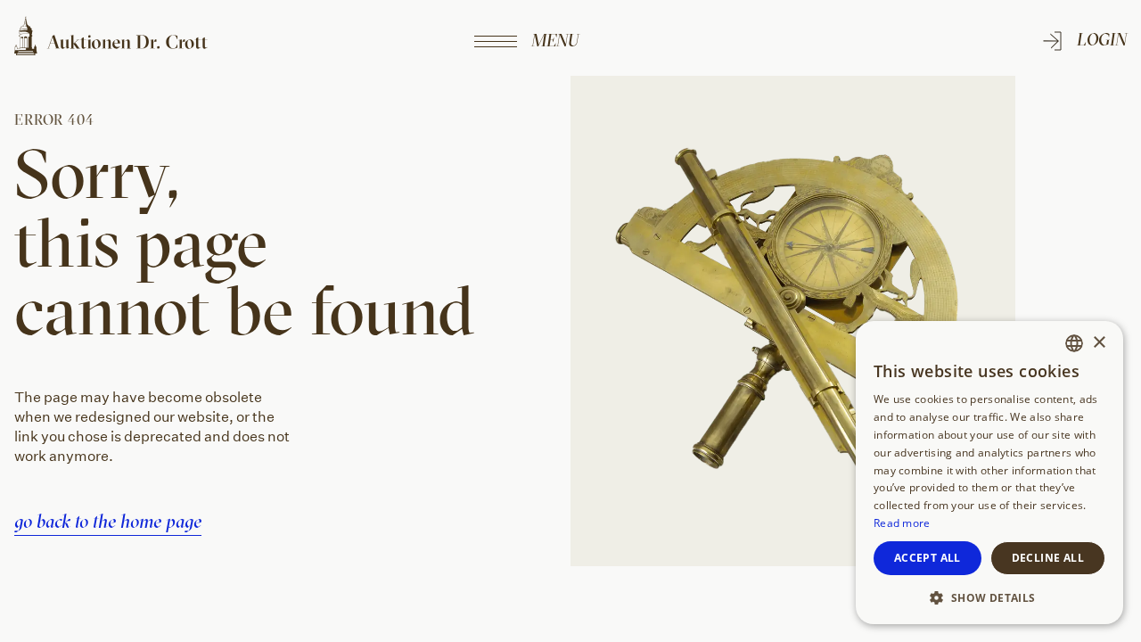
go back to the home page (107, 520)
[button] (989, 596)
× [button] (1098, 343)
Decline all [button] (1048, 557)
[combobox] (1074, 343)
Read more (902, 523)
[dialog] (989, 472)
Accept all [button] (927, 557)
